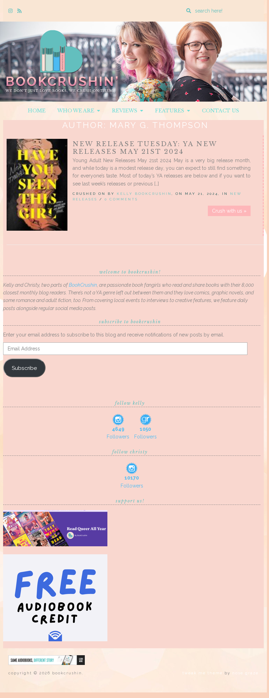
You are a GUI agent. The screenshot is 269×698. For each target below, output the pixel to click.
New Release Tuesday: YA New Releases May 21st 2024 (145, 148)
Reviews (126, 111)
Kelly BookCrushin (144, 194)
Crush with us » (229, 211)
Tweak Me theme (202, 673)
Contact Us (220, 111)
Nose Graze (245, 673)
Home (37, 111)
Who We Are (77, 111)
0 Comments (121, 199)
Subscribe (24, 368)
